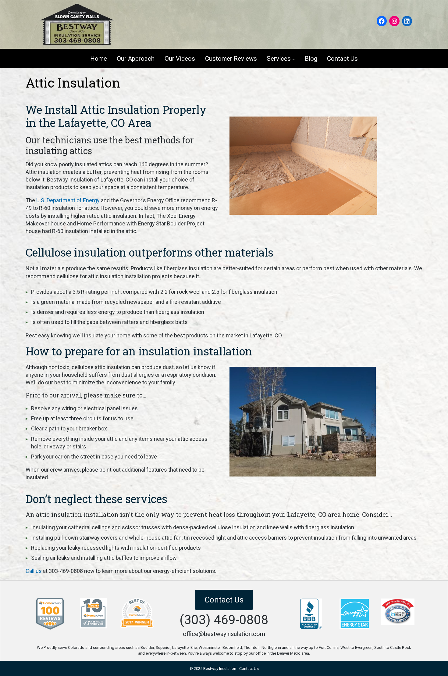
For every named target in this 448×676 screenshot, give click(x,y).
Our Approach (136, 58)
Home (98, 58)
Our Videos (180, 58)
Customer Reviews (231, 58)
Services (279, 58)
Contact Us (342, 58)
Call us (34, 571)
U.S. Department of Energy (68, 200)
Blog (311, 58)
